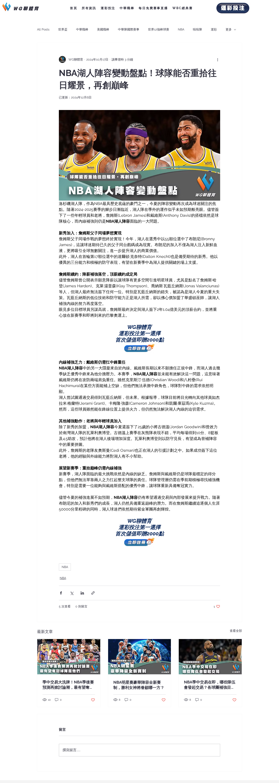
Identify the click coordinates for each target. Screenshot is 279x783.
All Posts (43, 29)
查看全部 (236, 630)
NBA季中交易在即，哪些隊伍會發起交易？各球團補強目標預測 (209, 685)
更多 (229, 29)
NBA (181, 29)
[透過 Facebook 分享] (61, 593)
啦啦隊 (197, 29)
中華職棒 (82, 29)
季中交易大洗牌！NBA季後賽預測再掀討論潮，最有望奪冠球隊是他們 (68, 685)
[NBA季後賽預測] (68, 656)
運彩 (214, 29)
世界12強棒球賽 (158, 29)
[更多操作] (217, 59)
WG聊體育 (26, 8)
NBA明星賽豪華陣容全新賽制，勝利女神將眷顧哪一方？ (138, 685)
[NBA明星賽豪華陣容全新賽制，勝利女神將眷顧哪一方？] (139, 656)
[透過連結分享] (93, 593)
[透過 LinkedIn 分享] (82, 593)
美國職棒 (103, 29)
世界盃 (62, 29)
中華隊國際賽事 (128, 29)
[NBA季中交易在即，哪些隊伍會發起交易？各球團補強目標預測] (210, 656)
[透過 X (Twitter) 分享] (72, 593)
